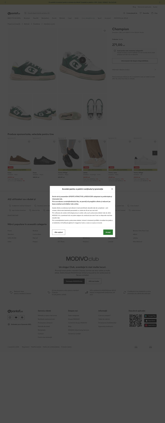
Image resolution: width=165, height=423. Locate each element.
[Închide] (112, 189)
